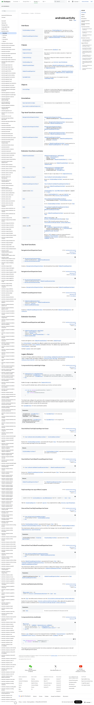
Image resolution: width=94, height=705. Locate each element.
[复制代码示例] (75, 388)
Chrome (40, 696)
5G (32, 689)
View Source (72, 251)
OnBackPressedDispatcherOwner (30, 36)
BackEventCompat (27, 49)
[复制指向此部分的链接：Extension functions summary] (44, 151)
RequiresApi (48, 217)
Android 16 (58, 681)
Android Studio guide (73, 680)
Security (20, 683)
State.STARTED (36, 344)
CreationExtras (67, 228)
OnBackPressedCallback (54, 37)
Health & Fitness (34, 683)
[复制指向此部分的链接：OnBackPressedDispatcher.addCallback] (46, 322)
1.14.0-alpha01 (73, 253)
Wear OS (45, 681)
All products (65, 696)
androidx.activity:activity (71, 250)
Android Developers (25, 13)
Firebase (46, 696)
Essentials (15, 1)
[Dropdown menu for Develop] (39, 1)
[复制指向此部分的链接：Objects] (28, 85)
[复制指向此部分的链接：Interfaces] (30, 26)
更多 (44, 1)
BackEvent (55, 49)
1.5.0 (75, 462)
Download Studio (72, 686)
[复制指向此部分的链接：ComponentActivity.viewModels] (42, 617)
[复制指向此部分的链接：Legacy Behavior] (34, 354)
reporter (66, 194)
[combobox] (60, 1)
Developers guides (72, 682)
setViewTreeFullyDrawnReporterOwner (56, 198)
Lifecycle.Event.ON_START (50, 358)
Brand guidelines (30, 701)
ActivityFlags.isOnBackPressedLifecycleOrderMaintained (58, 357)
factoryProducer (54, 235)
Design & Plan (26, 1)
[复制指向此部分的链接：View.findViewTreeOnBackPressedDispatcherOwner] (54, 459)
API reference (5, 6)
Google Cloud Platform (55, 696)
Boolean (53, 158)
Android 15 (58, 683)
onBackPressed (48, 164)
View (46, 177)
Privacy (32, 687)
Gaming (33, 679)
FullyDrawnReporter (57, 30)
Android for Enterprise (23, 681)
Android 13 (58, 687)
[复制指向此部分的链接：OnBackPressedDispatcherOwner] (43, 293)
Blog (20, 689)
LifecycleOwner (54, 157)
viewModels (65, 227)
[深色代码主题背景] (75, 257)
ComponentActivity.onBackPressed (64, 72)
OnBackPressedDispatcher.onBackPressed (62, 65)
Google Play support (85, 683)
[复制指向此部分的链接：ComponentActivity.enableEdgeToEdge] (46, 365)
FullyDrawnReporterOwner (29, 30)
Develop (36, 1)
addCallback (60, 155)
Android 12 (58, 689)
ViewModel (49, 227)
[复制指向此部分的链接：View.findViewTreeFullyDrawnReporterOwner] (50, 428)
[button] (8, 31)
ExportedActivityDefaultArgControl (31, 106)
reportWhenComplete (60, 190)
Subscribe (78, 702)
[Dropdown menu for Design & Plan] (30, 1)
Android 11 (58, 691)
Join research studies (85, 685)
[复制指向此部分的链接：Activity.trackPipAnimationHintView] (44, 584)
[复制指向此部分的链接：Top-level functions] (37, 245)
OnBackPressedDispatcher (59, 36)
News (20, 687)
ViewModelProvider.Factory (51, 231)
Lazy (27, 225)
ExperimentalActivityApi (29, 103)
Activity (46, 219)
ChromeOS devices (48, 683)
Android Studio (85, 1)
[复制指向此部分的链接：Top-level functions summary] (44, 112)
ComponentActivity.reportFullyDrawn (31, 529)
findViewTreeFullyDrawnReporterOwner (56, 177)
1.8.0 (75, 368)
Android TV (46, 687)
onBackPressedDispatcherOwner (29, 564)
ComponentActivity (27, 53)
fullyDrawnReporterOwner (68, 525)
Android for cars (47, 685)
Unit (70, 159)
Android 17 (58, 679)
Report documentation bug (86, 681)
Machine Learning (35, 681)
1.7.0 (75, 325)
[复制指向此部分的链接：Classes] (28, 45)
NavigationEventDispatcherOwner (31, 117)
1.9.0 (75, 587)
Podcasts (20, 691)
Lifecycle (54, 139)
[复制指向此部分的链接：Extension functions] (37, 317)
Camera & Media (34, 685)
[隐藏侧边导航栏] (15, 702)
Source (20, 685)
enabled (28, 348)
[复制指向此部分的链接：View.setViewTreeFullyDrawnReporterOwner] (49, 508)
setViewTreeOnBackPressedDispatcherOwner (57, 207)
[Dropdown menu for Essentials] (19, 1)
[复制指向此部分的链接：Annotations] (31, 98)
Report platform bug (85, 679)
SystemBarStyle (26, 77)
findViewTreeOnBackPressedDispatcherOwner (58, 183)
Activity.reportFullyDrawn (60, 62)
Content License (54, 655)
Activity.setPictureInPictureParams (47, 601)
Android (20, 679)
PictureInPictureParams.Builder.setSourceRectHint (57, 222)
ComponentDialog (27, 57)
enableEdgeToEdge (49, 78)
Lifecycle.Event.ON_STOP (28, 360)
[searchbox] (9, 11)
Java (75, 20)
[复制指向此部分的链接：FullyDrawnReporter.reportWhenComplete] (48, 490)
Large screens (46, 679)
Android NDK (71, 688)
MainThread (48, 225)
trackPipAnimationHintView (55, 219)
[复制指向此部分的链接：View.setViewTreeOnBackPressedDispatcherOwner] (53, 545)
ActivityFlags (26, 89)
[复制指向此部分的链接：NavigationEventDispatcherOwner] (43, 250)
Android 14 (58, 685)
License (24, 701)
